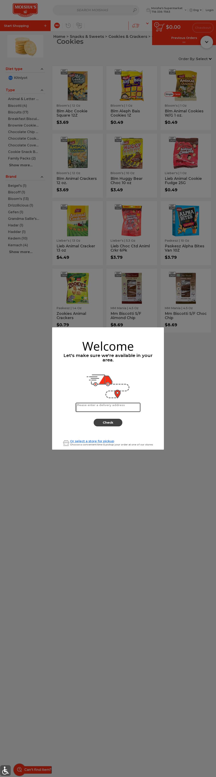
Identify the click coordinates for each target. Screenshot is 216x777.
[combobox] (108, 407)
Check (108, 422)
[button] (5, 770)
